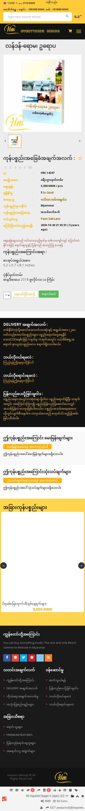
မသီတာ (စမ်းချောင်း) (53, 199)
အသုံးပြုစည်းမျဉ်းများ (20, 704)
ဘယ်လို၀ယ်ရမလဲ (60, 696)
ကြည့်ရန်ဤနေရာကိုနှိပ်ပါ (18, 362)
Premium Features (20, 735)
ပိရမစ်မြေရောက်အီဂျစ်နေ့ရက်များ (24, 603)
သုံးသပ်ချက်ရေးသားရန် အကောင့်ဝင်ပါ (32, 480)
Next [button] (81, 565)
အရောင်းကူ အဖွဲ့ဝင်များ (21, 751)
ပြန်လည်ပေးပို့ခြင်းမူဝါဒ (63, 688)
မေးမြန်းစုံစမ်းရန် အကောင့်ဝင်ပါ (27, 446)
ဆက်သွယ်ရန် (57, 680)
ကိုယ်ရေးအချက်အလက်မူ (22, 696)
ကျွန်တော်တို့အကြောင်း (20, 680)
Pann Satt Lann (50, 219)
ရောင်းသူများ (15, 727)
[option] (42, 562)
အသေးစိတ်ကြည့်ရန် (42, 598)
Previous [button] (3, 565)
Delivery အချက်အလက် (22, 688)
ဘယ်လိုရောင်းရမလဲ (61, 704)
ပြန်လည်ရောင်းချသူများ (21, 743)
